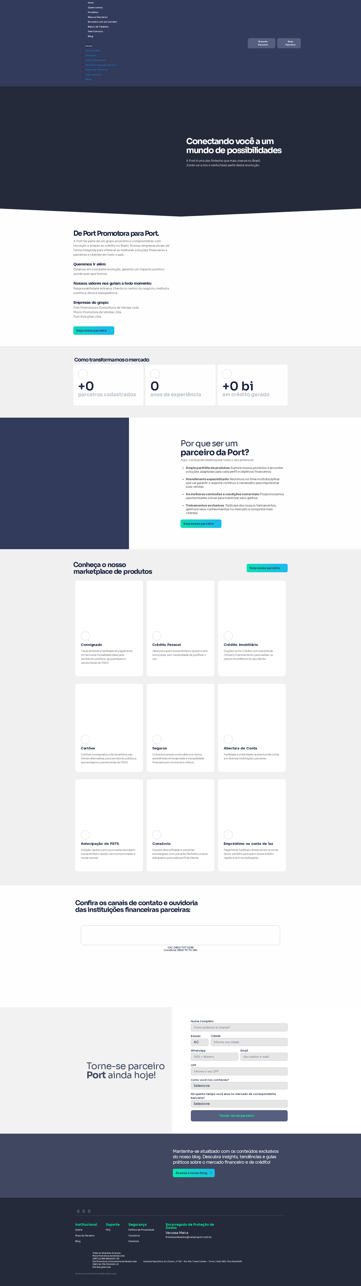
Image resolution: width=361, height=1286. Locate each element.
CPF (193, 1065)
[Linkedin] (89, 1211)
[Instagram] (78, 1211)
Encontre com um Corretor (102, 21)
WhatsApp (198, 1050)
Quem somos (95, 7)
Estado (196, 1036)
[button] (75, 957)
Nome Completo (202, 1021)
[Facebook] (84, 1211)
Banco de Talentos (98, 26)
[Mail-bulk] (94, 1211)
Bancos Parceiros (98, 17)
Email (244, 1050)
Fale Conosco (95, 31)
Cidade (216, 1036)
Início (91, 2)
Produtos (93, 12)
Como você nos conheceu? (210, 1080)
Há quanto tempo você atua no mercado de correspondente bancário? (233, 1096)
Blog (90, 36)
